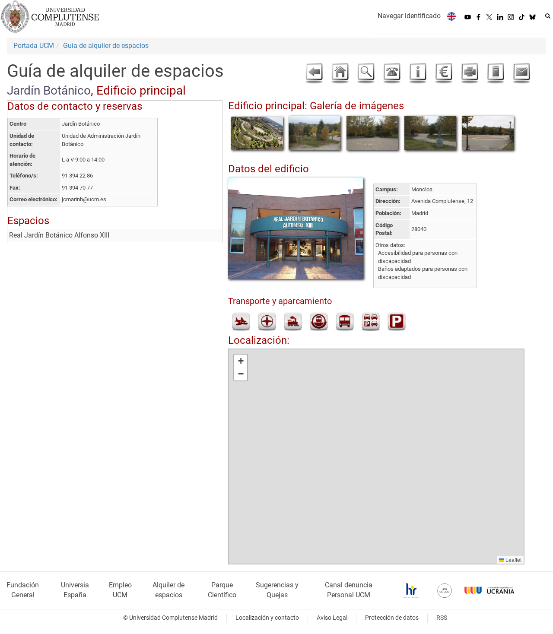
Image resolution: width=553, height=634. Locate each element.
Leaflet (512, 559)
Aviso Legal (332, 617)
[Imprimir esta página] (469, 73)
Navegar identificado (409, 16)
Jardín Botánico (49, 90)
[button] (240, 361)
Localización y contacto (267, 617)
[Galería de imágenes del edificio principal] (257, 133)
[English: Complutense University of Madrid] (451, 16)
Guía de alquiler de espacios (106, 45)
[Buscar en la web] (548, 16)
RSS (441, 617)
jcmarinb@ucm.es (84, 199)
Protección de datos (392, 617)
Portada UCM (33, 45)
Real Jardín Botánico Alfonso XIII (59, 235)
